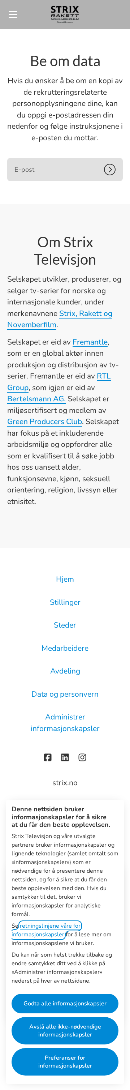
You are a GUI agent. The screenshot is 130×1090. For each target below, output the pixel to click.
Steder (65, 625)
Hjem (65, 579)
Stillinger (65, 602)
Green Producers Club (44, 421)
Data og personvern (65, 694)
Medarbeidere (65, 648)
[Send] (113, 169)
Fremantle (90, 342)
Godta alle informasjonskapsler (65, 1004)
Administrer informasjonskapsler (65, 723)
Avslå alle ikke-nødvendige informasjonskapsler (65, 1031)
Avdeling (65, 671)
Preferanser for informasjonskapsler (65, 1062)
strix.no (65, 783)
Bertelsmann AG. (36, 399)
